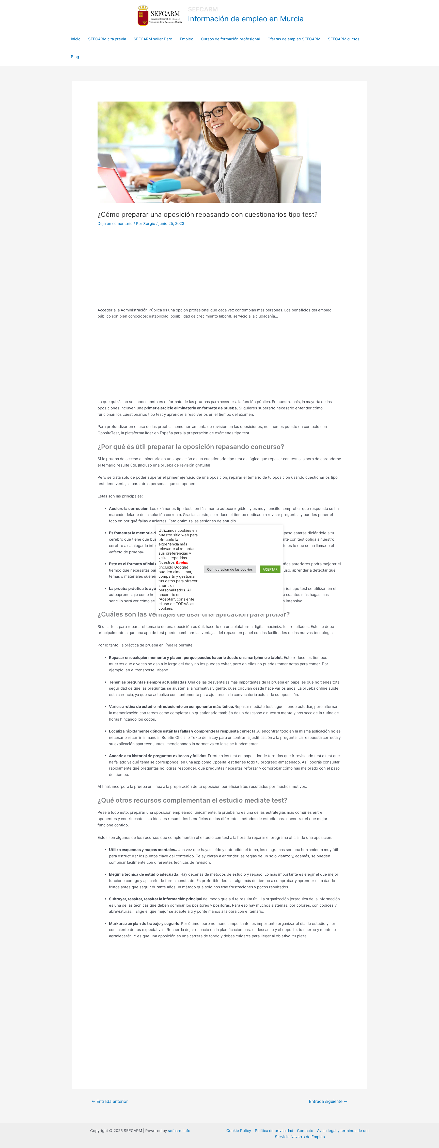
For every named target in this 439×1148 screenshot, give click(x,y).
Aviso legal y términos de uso (343, 1130)
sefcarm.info (179, 1130)
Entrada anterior (109, 1101)
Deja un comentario (115, 223)
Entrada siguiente (328, 1101)
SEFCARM (203, 9)
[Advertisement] (219, 269)
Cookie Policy (238, 1130)
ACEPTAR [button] (270, 569)
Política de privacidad (274, 1130)
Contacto (305, 1130)
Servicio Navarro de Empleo (300, 1136)
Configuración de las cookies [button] (230, 569)
